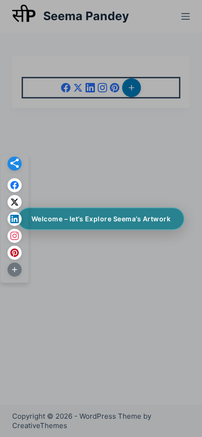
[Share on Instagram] (15, 236)
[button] (15, 164)
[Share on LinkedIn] (15, 219)
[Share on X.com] (15, 202)
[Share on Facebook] (15, 185)
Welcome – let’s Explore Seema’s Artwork (101, 219)
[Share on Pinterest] (15, 253)
